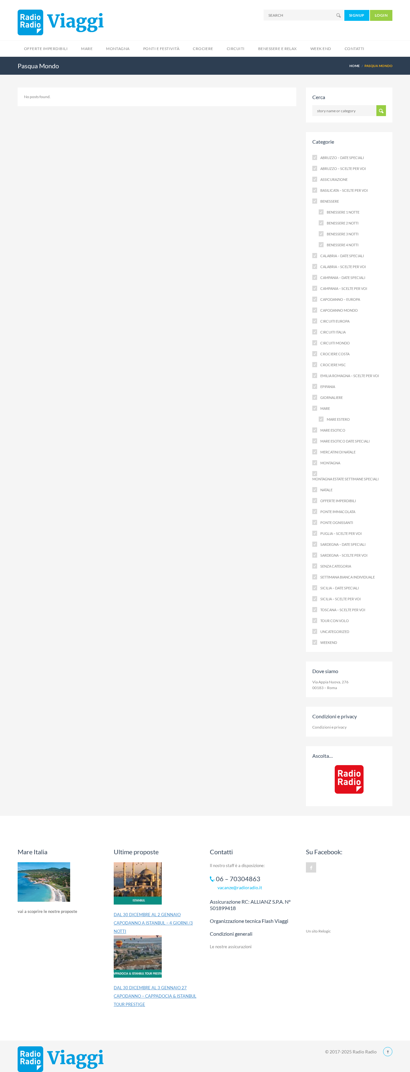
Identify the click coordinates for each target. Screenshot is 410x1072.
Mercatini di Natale (338, 452)
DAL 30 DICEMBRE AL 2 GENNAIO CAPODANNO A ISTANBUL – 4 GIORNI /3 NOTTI (153, 923)
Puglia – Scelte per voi (341, 533)
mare (325, 408)
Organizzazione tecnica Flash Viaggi (249, 921)
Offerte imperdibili (338, 501)
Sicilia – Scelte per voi (340, 599)
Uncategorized (334, 631)
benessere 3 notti (342, 234)
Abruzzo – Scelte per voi (343, 168)
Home (354, 66)
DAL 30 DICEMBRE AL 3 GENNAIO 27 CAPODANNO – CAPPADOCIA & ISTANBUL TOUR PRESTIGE (155, 996)
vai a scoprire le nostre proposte (47, 911)
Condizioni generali (231, 934)
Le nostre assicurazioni (230, 946)
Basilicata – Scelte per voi (344, 190)
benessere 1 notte (343, 212)
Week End (320, 48)
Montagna (118, 48)
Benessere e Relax (277, 48)
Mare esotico (332, 430)
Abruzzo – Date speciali (342, 158)
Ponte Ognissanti (336, 522)
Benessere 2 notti (342, 223)
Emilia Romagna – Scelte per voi (349, 376)
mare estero (338, 419)
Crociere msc (333, 365)
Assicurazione (334, 179)
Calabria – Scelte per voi (343, 267)
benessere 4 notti (342, 245)
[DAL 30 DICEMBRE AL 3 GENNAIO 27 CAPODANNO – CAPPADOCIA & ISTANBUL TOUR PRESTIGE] (138, 959)
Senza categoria (335, 566)
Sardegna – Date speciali (342, 544)
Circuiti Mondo (335, 343)
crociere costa (334, 354)
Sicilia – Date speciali (339, 588)
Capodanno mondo (339, 310)
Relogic (324, 931)
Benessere (329, 201)
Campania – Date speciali (342, 277)
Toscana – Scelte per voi (342, 610)
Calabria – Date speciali (342, 256)
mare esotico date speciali (345, 441)
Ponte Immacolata (337, 512)
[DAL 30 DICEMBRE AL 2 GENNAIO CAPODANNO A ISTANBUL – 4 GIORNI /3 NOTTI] (138, 886)
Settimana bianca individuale (347, 577)
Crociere (203, 48)
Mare (87, 48)
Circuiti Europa (334, 321)
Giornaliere (331, 397)
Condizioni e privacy (329, 727)
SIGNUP (357, 15)
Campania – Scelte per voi (343, 288)
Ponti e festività (161, 48)
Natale (326, 490)
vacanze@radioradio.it (239, 887)
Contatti (355, 48)
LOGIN (381, 15)
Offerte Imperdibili (46, 48)
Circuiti (236, 48)
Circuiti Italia (333, 332)
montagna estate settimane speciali (345, 479)
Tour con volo (334, 621)
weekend (328, 642)
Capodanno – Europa (340, 299)
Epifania (327, 386)
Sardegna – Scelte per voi (343, 555)
